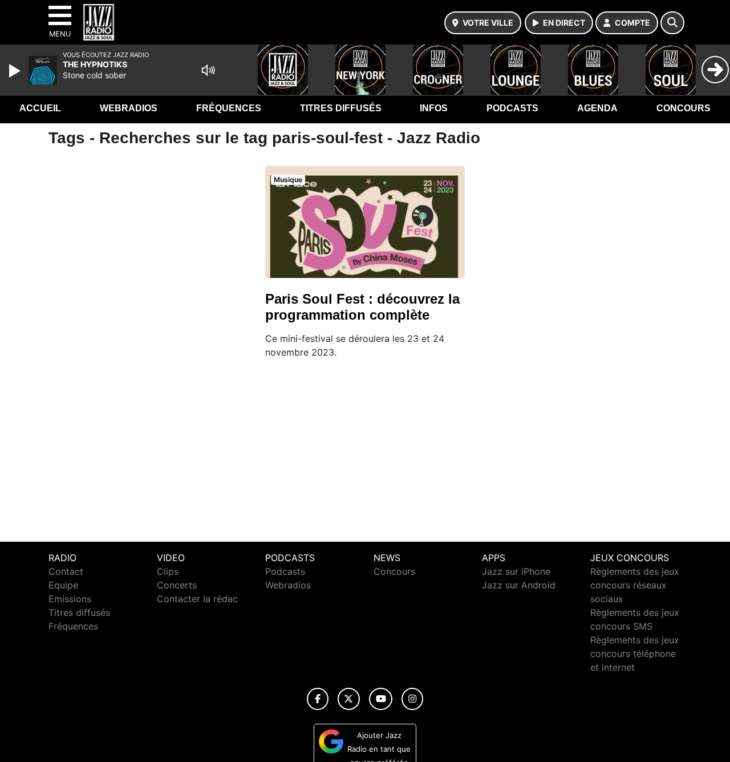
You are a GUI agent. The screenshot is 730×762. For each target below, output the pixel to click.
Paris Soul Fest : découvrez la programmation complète (362, 306)
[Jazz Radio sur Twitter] (349, 699)
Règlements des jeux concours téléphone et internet (634, 653)
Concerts (177, 585)
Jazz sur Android (518, 585)
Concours (683, 108)
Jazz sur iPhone (516, 571)
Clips (168, 571)
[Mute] (208, 70)
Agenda (597, 108)
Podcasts (512, 108)
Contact (65, 571)
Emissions (69, 598)
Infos (434, 108)
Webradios (128, 108)
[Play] (16, 71)
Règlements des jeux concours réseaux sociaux (634, 585)
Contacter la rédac (197, 598)
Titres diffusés (341, 108)
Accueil (40, 108)
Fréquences (228, 108)
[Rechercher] (672, 22)
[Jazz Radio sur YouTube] (380, 699)
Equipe (63, 585)
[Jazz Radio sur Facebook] (317, 699)
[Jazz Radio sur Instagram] (412, 699)
